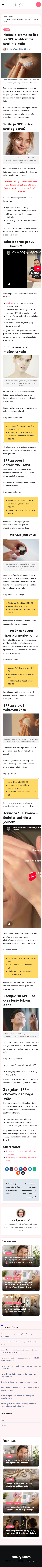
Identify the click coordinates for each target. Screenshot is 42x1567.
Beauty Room (21, 1557)
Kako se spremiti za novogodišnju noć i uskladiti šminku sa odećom (21, 1532)
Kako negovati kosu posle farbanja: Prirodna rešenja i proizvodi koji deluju (18, 1405)
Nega (7, 30)
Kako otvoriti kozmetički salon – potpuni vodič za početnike (19, 1308)
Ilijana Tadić (14, 49)
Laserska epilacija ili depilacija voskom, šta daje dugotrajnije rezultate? (19, 1284)
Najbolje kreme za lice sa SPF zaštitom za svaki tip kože (20, 39)
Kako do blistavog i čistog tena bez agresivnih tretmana (19, 1258)
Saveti (17, 1278)
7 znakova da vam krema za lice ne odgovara (19, 1382)
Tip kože (9, 303)
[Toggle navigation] (3, 4)
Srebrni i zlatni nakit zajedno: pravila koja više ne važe (19, 1485)
